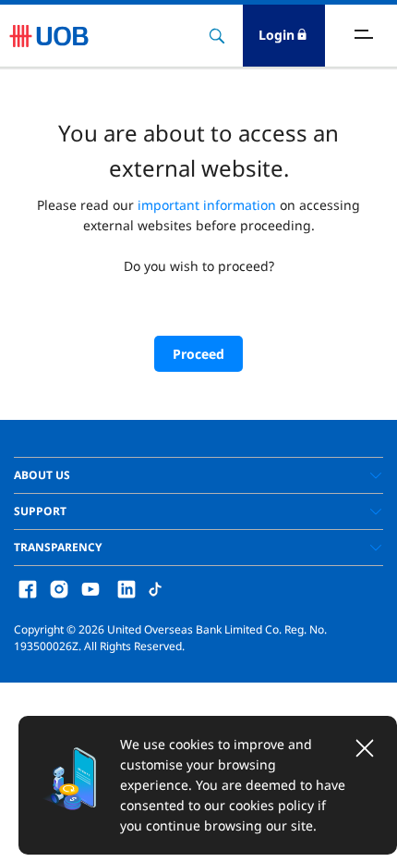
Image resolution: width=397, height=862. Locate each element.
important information (207, 205)
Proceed (198, 354)
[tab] (198, 475)
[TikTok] (155, 588)
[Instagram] (59, 588)
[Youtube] (90, 588)
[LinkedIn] (126, 588)
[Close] (365, 748)
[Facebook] (28, 588)
